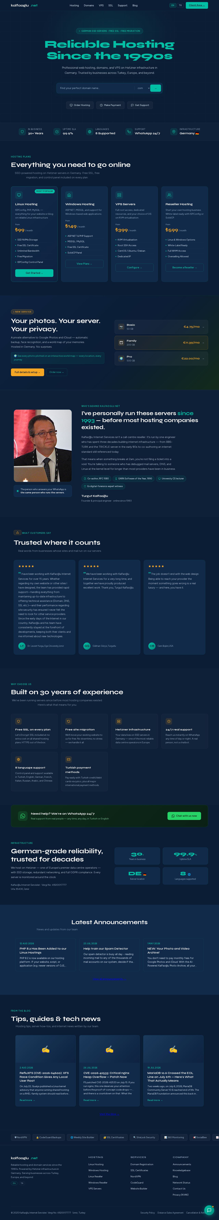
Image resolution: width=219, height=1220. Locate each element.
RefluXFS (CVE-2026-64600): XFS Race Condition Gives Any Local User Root (44, 1076)
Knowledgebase (181, 1170)
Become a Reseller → (184, 267)
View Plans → (84, 263)
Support (122, 5)
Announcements (182, 1164)
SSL (110, 5)
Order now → (56, 372)
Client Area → (197, 5)
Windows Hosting (98, 1170)
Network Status (181, 1182)
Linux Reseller (95, 1176)
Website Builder (139, 1188)
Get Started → (34, 273)
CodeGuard (137, 1182)
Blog (135, 5)
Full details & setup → (27, 372)
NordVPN (136, 1176)
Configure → (134, 267)
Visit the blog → (109, 1114)
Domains (89, 5)
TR (180, 5)
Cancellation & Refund (197, 1212)
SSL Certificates (139, 1170)
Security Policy (147, 1212)
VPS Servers (94, 1188)
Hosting (74, 5)
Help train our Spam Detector (105, 948)
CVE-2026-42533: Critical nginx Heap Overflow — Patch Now (106, 1075)
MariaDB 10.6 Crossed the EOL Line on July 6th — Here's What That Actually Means (170, 1076)
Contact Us (179, 1188)
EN (172, 5)
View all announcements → (109, 979)
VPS (101, 5)
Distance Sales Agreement (170, 1212)
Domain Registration (142, 1164)
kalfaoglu (24, 5)
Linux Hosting (96, 1164)
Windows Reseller (97, 1182)
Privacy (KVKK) (181, 1194)
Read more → (27, 1100)
